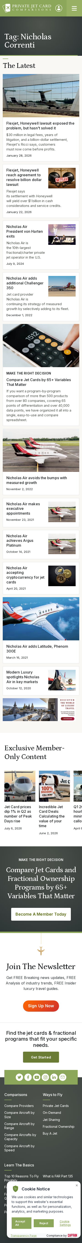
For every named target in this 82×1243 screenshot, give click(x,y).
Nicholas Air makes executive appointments (23, 509)
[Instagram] (45, 1077)
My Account (59, 8)
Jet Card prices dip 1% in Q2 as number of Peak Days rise (18, 814)
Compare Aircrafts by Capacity (20, 1137)
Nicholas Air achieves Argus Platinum (19, 541)
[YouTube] (36, 1077)
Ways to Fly (52, 1094)
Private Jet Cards (56, 1106)
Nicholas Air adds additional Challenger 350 (25, 283)
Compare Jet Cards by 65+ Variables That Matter (38, 382)
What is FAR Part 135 (58, 1176)
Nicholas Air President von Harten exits (24, 231)
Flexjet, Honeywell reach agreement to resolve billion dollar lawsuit (24, 177)
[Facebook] (28, 1077)
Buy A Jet (50, 1133)
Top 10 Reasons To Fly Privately (21, 1178)
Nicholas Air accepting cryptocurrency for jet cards (25, 575)
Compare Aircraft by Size (19, 1115)
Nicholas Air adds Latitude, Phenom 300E (37, 648)
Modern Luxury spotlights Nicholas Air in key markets (22, 677)
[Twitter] (19, 1077)
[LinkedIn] (54, 1077)
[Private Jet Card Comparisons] (27, 8)
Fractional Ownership (58, 1126)
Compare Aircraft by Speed (19, 1148)
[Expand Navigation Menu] (74, 8)
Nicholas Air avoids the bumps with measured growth (36, 480)
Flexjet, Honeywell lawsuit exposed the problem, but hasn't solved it (40, 125)
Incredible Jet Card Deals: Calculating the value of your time (52, 816)
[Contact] (62, 1077)
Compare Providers (19, 1106)
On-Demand (52, 1113)
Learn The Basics (19, 1165)
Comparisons (15, 1094)
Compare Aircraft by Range (19, 1126)
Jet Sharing (51, 1120)
